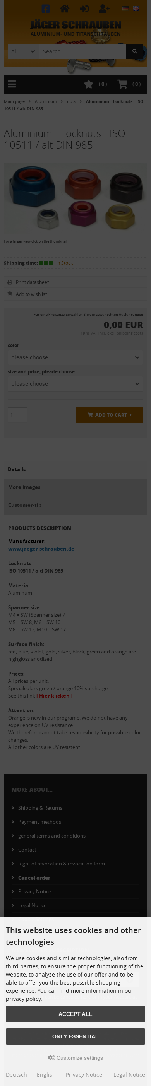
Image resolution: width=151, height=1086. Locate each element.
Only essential (75, 1036)
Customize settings (79, 1058)
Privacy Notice (84, 1074)
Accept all (75, 1014)
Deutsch (16, 1074)
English (46, 1074)
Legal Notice (129, 1074)
